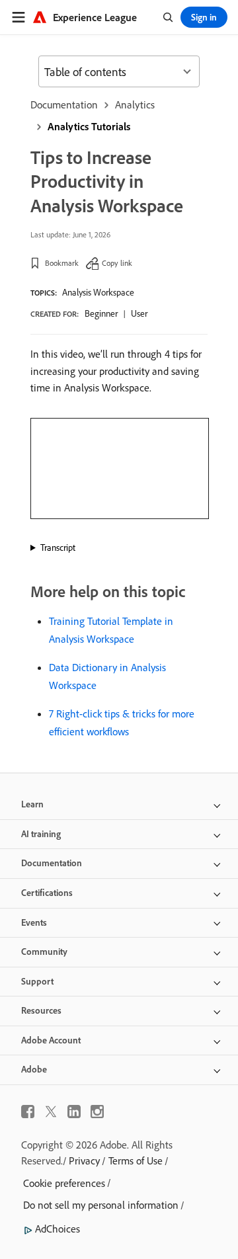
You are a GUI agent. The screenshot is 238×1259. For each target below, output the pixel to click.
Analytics (135, 104)
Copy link (117, 263)
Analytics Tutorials (89, 126)
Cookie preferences (64, 1183)
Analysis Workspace (98, 292)
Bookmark (62, 263)
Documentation (64, 104)
